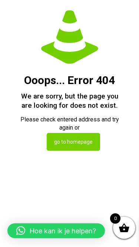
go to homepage (73, 142)
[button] (56, 230)
